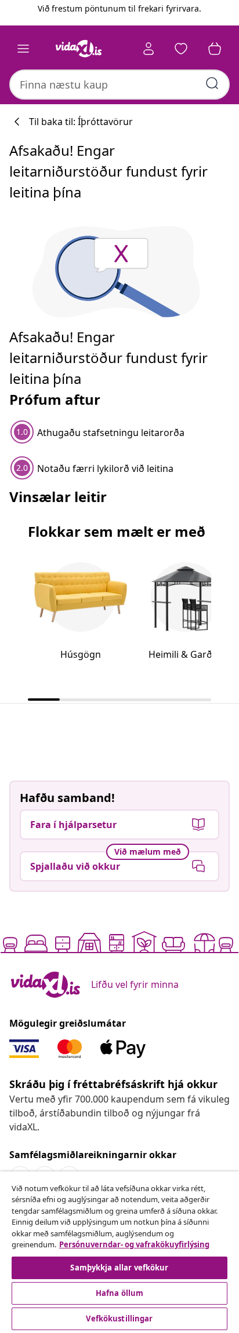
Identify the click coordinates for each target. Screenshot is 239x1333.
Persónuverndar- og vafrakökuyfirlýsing (134, 1244)
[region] (119, 1252)
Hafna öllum (119, 1293)
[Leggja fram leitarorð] (212, 83)
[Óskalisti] (181, 49)
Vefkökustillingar (119, 1318)
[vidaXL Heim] (78, 48)
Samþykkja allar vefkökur (119, 1267)
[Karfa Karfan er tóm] (214, 49)
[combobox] (119, 84)
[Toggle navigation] (23, 49)
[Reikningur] (148, 49)
